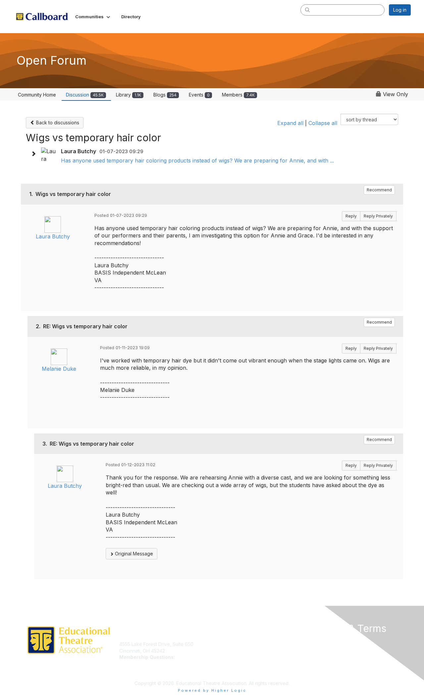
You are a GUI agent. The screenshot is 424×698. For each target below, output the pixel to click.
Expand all (290, 123)
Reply (351, 216)
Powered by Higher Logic (212, 690)
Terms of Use (325, 651)
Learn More (227, 651)
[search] (307, 9)
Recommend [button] (379, 189)
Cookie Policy (325, 657)
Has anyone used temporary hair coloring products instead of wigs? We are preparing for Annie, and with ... (197, 160)
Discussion (85, 94)
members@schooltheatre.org (151, 663)
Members (238, 94)
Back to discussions (57, 122)
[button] (93, 17)
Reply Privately (378, 216)
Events (199, 94)
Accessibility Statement (335, 670)
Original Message (133, 553)
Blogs (165, 94)
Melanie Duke (59, 368)
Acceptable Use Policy (335, 663)
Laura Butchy (53, 236)
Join (219, 644)
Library (128, 94)
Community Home (37, 94)
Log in (399, 10)
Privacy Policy (325, 644)
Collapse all (322, 123)
